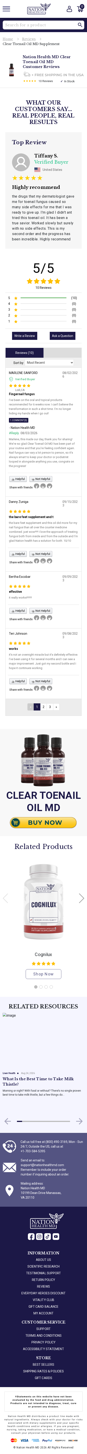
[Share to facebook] (36, 485)
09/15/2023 (70, 503)
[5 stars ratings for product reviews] (43, 281)
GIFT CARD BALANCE (44, 1306)
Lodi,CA (20, 390)
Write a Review (24, 336)
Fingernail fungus (22, 394)
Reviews (29, 39)
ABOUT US (43, 1260)
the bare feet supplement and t (31, 517)
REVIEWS (43, 1286)
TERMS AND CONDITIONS (43, 1335)
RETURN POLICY (43, 1280)
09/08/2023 (70, 635)
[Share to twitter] (49, 485)
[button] (80, 25)
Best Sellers (43, 1364)
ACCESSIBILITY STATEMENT (43, 1349)
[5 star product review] (29, 81)
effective (15, 591)
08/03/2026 (29, 433)
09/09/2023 (70, 578)
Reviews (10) (24, 353)
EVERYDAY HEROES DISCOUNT (43, 1293)
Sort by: (18, 363)
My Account (43, 1313)
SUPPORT (43, 1329)
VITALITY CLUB (43, 1300)
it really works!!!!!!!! (20, 597)
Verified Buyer (25, 379)
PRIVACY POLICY (43, 1342)
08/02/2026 (70, 374)
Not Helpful (42, 479)
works (13, 649)
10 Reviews (43, 287)
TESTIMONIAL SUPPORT (43, 1273)
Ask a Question (62, 336)
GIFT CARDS (43, 1378)
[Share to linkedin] (43, 485)
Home (8, 39)
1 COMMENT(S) (18, 420)
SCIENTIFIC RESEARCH (43, 1266)
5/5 (44, 268)
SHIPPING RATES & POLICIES (43, 1371)
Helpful (20, 479)
